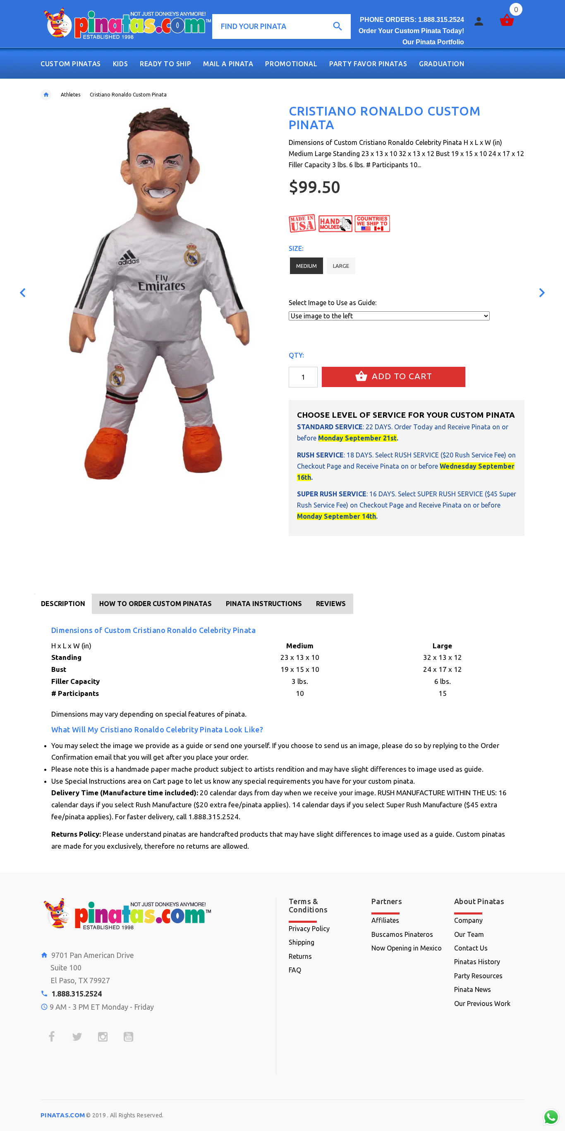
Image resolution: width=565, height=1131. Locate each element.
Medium (306, 266)
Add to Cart (400, 376)
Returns (300, 956)
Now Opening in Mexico (406, 948)
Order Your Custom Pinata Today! (411, 30)
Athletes (70, 94)
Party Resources (478, 975)
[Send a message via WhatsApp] (551, 1117)
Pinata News (472, 989)
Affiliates (385, 920)
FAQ (295, 970)
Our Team (469, 934)
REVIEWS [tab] (331, 603)
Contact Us (471, 948)
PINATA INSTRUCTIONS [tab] (264, 603)
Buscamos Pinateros (402, 934)
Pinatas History (477, 961)
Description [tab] (63, 603)
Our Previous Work (482, 1003)
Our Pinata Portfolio (433, 42)
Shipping (301, 942)
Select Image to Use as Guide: (332, 302)
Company (468, 920)
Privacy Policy (309, 928)
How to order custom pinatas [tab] (155, 603)
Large (341, 266)
